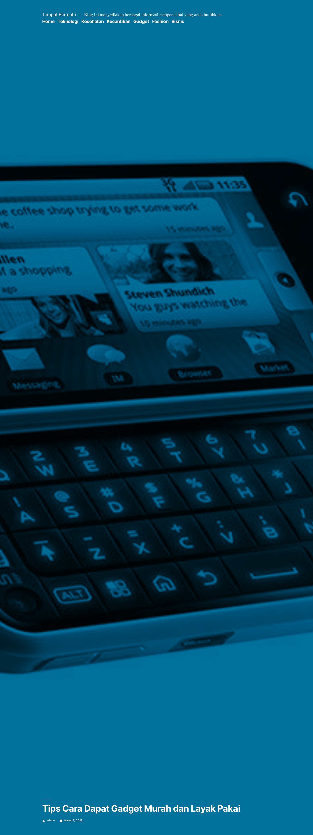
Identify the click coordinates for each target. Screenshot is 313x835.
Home (48, 21)
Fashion (160, 21)
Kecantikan (118, 21)
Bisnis (178, 21)
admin (51, 820)
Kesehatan (92, 21)
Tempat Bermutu (59, 14)
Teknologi (68, 21)
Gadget (141, 21)
